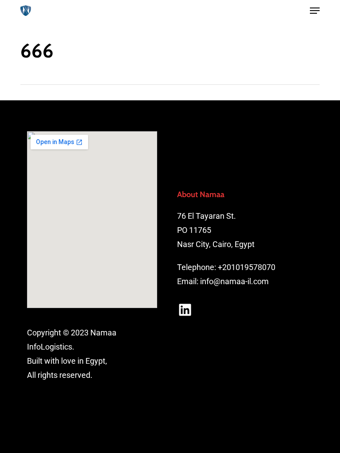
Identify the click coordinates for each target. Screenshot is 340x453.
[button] (315, 10)
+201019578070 (246, 267)
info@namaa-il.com (234, 281)
